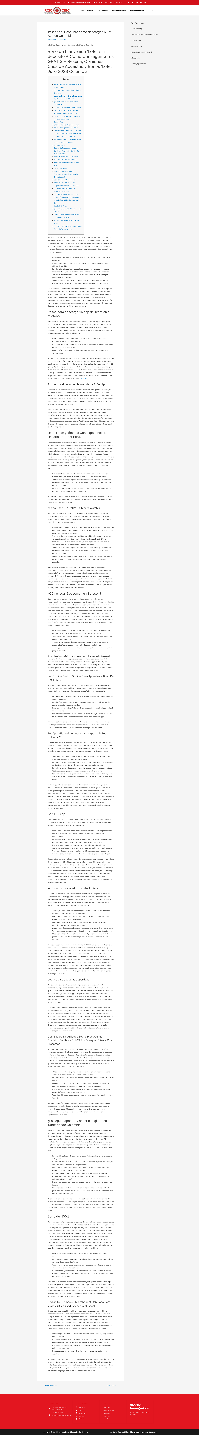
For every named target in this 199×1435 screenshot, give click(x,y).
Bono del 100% (59, 145)
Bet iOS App (58, 122)
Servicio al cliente (60, 168)
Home (81, 10)
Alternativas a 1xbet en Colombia (66, 157)
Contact (151, 10)
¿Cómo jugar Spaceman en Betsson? (67, 107)
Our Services (103, 10)
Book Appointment (119, 10)
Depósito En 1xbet (60, 206)
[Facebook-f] (128, 2)
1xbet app (83, 379)
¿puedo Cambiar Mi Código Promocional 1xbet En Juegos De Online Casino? (66, 174)
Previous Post (51, 1386)
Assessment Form (137, 10)
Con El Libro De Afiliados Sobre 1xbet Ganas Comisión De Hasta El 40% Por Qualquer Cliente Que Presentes (67, 133)
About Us (90, 10)
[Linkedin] (141, 2)
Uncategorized (53, 39)
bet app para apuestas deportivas (66, 128)
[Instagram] (136, 2)
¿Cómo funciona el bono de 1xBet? (66, 125)
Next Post (111, 1386)
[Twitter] (132, 2)
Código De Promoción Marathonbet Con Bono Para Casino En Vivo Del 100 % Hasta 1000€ (68, 151)
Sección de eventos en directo (65, 180)
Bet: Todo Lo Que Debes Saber (65, 160)
